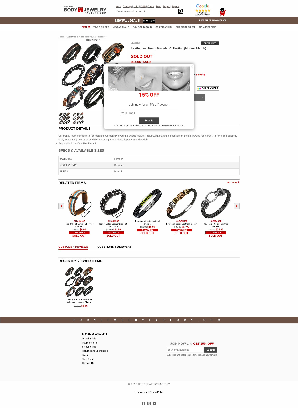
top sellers (101, 27)
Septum (175, 6)
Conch (150, 6)
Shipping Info (89, 346)
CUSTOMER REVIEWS (73, 246)
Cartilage (127, 6)
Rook (158, 6)
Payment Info (89, 342)
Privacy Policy (156, 392)
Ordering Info (89, 338)
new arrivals (121, 27)
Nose (118, 6)
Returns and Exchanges (95, 350)
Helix (135, 6)
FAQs (85, 355)
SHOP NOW (149, 21)
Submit (210, 349)
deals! (86, 27)
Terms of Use (141, 392)
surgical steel (186, 27)
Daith (143, 6)
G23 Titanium (163, 27)
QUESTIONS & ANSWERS (114, 246)
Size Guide (88, 359)
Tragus (166, 6)
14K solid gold (142, 27)
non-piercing (207, 27)
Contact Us (88, 363)
